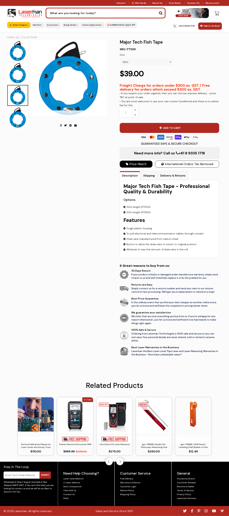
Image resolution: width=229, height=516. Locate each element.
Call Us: (114, 277)
